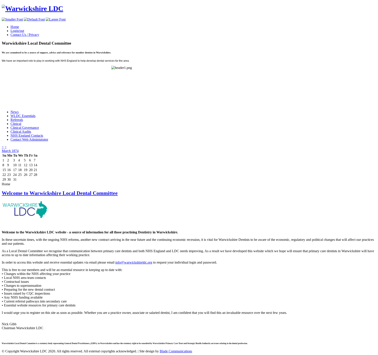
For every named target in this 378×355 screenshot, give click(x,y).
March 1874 (10, 151)
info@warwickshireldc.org (133, 262)
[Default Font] (34, 19)
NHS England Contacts (26, 135)
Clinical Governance (24, 127)
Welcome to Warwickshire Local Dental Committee (60, 193)
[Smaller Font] (12, 19)
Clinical (15, 124)
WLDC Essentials (22, 116)
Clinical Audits (20, 131)
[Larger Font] (56, 19)
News (14, 112)
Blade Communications (176, 351)
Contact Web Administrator (29, 139)
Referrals (16, 120)
